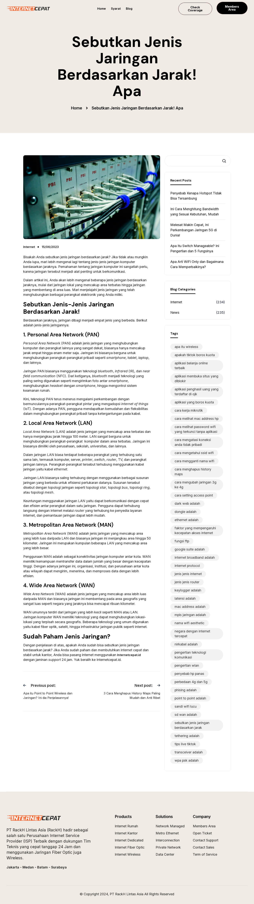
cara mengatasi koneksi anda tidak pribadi (193, 442)
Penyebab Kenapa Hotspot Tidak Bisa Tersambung (196, 195)
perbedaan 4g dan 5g (191, 682)
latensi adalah (185, 598)
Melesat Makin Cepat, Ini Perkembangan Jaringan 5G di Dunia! (193, 230)
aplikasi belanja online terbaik (191, 365)
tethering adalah (187, 736)
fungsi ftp (182, 541)
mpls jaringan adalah (190, 615)
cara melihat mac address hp (196, 419)
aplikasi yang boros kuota (194, 402)
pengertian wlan (187, 665)
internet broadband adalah (195, 557)
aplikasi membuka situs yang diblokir (196, 378)
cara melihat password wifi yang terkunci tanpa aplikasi (196, 429)
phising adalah (186, 690)
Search (225, 161)
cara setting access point (194, 495)
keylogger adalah (188, 590)
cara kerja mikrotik (189, 410)
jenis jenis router (187, 582)
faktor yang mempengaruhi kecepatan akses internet (195, 530)
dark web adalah (187, 503)
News (174, 312)
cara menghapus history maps (193, 471)
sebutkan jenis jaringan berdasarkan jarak (192, 725)
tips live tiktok (185, 744)
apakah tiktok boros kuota (195, 355)
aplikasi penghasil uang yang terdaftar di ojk (196, 391)
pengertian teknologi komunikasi (190, 654)
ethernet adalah (186, 520)
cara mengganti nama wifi (194, 461)
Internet (176, 302)
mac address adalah (190, 607)
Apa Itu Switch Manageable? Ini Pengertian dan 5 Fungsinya (194, 248)
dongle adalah (185, 512)
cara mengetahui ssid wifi (194, 453)
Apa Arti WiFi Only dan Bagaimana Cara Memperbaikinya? (197, 264)
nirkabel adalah (186, 644)
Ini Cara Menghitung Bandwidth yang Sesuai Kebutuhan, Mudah (194, 211)
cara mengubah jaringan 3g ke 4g (195, 484)
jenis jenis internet (188, 574)
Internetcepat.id (129, 655)
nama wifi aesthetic (189, 623)
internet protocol (187, 566)
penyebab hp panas (189, 674)
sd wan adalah (186, 715)
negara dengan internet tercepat (192, 633)
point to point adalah (190, 698)
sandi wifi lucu (186, 706)
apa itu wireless (186, 347)
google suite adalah (190, 549)
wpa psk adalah (187, 760)
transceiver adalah (189, 752)
